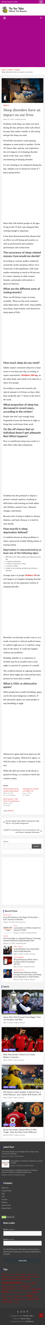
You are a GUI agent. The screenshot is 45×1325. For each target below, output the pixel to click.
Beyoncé (5, 1277)
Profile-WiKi (7, 915)
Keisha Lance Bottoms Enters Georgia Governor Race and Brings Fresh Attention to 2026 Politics (27, 975)
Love (29, 1289)
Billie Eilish (12, 1277)
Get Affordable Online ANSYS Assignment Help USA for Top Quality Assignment (22, 822)
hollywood (25, 1286)
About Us (5, 1188)
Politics (20, 970)
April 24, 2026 (8, 1135)
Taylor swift (34, 1299)
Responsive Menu (41, 2)
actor (3, 1274)
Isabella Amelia (20, 119)
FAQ (3, 1194)
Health (6, 105)
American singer (15, 1274)
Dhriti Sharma (20, 922)
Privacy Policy (6, 1191)
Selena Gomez (19, 1296)
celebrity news (25, 1277)
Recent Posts (11, 911)
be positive (34, 1274)
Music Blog (13, 1292)
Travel (5, 936)
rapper (35, 1292)
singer (29, 1295)
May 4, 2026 (7, 1097)
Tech (15, 925)
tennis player (16, 1302)
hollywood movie (7, 1289)
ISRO (19, 1289)
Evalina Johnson (29, 954)
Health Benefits (7, 1286)
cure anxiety (36, 1277)
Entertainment (19, 957)
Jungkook (24, 1289)
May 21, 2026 (18, 954)
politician (28, 1292)
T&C (3, 1197)
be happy (27, 1274)
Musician (19, 1292)
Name (8, 1229)
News (15, 946)
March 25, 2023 (8, 119)
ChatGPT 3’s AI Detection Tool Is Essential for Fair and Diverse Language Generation (21, 831)
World (20, 946)
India (15, 1289)
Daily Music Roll (7, 1279)
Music (5, 1292)
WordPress (30, 1321)
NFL (24, 1292)
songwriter (5, 1299)
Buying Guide (6, 1208)
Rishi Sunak (11, 1296)
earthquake (17, 1279)
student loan (24, 1299)
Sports (6, 987)
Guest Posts (6, 1205)
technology (7, 1302)
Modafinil (10, 811)
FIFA (24, 1283)
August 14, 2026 (9, 922)
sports (11, 1299)
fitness (28, 1283)
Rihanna (4, 1296)
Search (5, 842)
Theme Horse (25, 1319)
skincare (36, 1296)
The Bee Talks (28, 1316)
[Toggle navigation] (4, 18)
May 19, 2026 (7, 1023)
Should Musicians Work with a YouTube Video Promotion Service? (26, 962)
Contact (4, 1199)
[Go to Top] (41, 1315)
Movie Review (37, 1289)
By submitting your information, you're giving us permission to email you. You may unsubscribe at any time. (22, 1251)
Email (8, 1239)
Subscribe (23, 1261)
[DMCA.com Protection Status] (8, 1217)
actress (8, 1274)
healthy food (17, 1286)
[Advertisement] (22, 44)
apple (22, 1274)
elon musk (26, 1279)
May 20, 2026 (18, 967)
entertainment (12, 1282)
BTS (17, 1277)
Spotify (17, 1299)
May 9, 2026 (7, 1060)
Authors (4, 1202)
